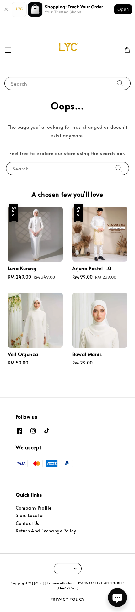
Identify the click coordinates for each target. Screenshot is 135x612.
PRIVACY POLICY (68, 599)
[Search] (120, 83)
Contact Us (27, 523)
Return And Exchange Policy (46, 531)
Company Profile (33, 508)
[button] (8, 50)
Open (123, 9)
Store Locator (30, 515)
